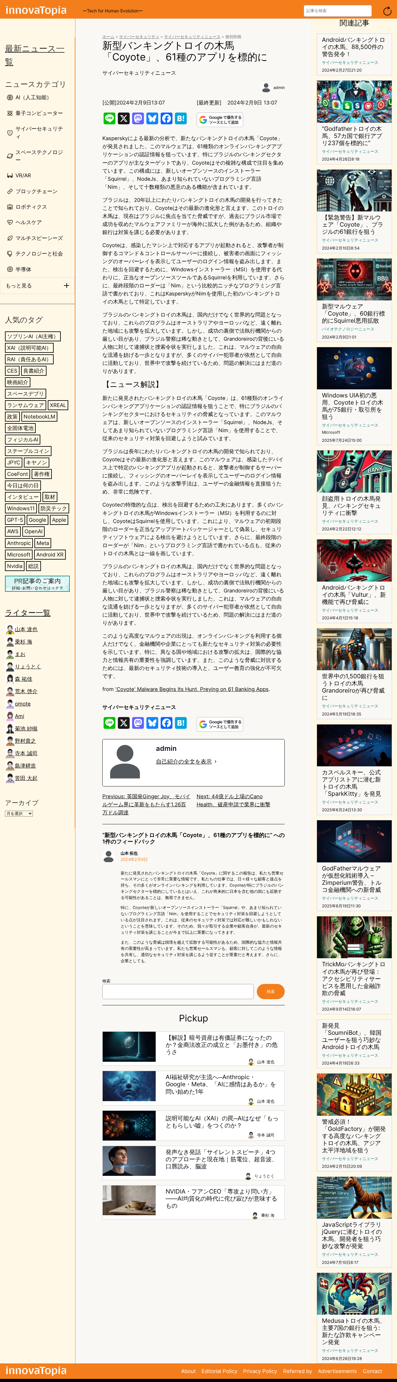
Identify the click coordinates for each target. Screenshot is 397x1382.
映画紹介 (17, 382)
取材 (50, 497)
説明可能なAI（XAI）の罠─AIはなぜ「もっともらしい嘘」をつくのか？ (222, 1122)
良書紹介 (33, 371)
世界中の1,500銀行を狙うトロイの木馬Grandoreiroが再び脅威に (353, 687)
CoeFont (17, 474)
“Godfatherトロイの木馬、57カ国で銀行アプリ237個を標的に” (352, 136)
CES (12, 371)
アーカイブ (22, 803)
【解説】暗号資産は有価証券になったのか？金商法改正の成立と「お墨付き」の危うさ (222, 1045)
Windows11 (21, 508)
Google (37, 520)
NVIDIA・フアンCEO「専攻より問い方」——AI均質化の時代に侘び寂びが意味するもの (221, 1198)
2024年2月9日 (134, 859)
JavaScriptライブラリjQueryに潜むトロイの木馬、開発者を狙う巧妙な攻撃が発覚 (352, 1235)
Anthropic (19, 543)
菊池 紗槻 (26, 728)
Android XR (50, 554)
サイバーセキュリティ (139, 36)
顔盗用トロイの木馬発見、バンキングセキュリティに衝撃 (351, 505)
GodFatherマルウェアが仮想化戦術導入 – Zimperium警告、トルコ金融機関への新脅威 (351, 879)
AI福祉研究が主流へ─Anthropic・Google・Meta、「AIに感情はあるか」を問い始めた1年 (221, 1084)
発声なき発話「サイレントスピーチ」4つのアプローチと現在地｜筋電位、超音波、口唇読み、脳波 (222, 1159)
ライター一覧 (28, 612)
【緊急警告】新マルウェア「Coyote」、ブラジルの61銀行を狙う (352, 224)
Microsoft (18, 554)
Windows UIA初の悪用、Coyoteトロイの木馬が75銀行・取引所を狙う (352, 406)
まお (20, 654)
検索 (106, 981)
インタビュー (23, 497)
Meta (43, 543)
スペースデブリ (25, 394)
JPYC (13, 462)
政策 (12, 417)
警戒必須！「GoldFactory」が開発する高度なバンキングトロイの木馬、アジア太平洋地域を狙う (354, 1136)
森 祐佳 (23, 679)
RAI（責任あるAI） (29, 359)
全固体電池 (20, 428)
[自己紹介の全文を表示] (215, 761)
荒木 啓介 (26, 691)
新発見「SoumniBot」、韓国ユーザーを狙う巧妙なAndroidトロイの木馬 (351, 1036)
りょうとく (28, 666)
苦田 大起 (26, 778)
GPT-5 (15, 520)
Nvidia (14, 566)
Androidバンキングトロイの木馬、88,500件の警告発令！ (353, 47)
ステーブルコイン (28, 451)
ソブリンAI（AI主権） (33, 336)
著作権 (42, 474)
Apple (59, 520)
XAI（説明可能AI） (29, 348)
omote (23, 704)
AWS (13, 531)
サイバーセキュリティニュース (192, 36)
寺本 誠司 (26, 753)
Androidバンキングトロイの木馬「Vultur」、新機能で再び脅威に (354, 594)
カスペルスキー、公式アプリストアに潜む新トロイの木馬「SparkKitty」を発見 (351, 783)
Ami (19, 716)
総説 (33, 566)
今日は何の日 (23, 485)
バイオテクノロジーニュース (348, 329)
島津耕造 (25, 766)
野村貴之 (25, 741)
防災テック (54, 508)
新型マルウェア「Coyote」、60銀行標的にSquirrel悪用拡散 (353, 313)
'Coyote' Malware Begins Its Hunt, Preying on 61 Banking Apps (192, 689)
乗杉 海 (23, 642)
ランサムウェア (25, 405)
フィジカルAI (22, 439)
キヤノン (36, 462)
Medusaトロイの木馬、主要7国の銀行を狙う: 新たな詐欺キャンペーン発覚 (354, 1331)
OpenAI (33, 531)
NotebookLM (39, 417)
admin (279, 87)
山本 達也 (26, 629)
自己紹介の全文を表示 (184, 761)
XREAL (58, 405)
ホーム (108, 36)
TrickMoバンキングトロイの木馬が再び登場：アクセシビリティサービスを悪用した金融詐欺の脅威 (354, 978)
